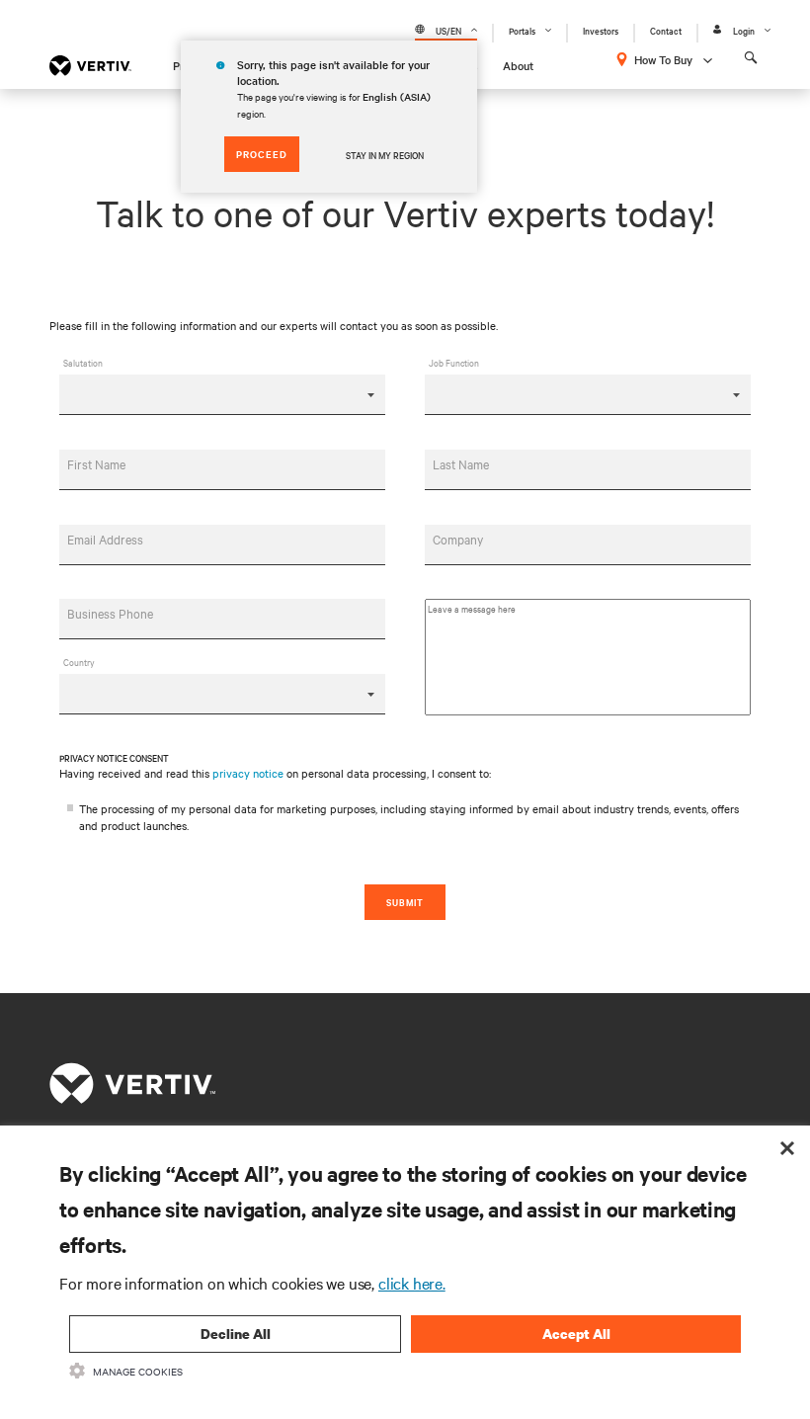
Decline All (236, 1333)
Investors (600, 30)
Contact (666, 30)
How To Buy (663, 59)
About (518, 65)
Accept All (576, 1333)
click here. (412, 1283)
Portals (522, 30)
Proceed (261, 153)
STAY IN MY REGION (385, 154)
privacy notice (248, 773)
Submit (405, 901)
